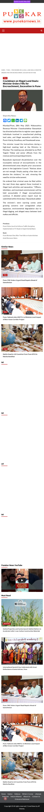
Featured (5, 796)
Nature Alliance (16, 796)
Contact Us (36, 796)
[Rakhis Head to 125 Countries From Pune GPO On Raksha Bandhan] (22, 338)
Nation (10, 794)
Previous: (19, 226)
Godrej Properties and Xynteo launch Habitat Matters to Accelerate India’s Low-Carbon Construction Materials (22, 630)
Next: (20, 235)
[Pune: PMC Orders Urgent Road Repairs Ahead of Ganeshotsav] (22, 264)
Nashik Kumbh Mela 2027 (22, 1)
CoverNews (31, 806)
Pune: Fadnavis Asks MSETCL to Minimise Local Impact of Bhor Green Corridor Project (22, 318)
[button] (3, 30)
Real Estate (7, 624)
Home (3, 794)
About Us (26, 796)
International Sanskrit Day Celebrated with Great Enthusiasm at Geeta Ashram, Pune (20, 668)
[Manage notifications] (5, 798)
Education (6, 662)
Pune (5, 78)
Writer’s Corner (27, 794)
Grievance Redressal (22, 799)
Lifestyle (38, 794)
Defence (17, 794)
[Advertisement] (22, 50)
